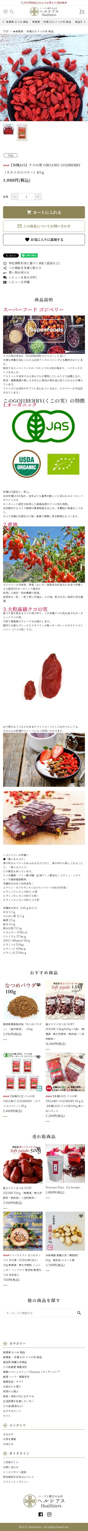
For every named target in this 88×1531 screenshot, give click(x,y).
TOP (6, 31)
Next (84, 22)
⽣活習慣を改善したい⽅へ (18, 1401)
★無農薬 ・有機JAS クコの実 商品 (33, 31)
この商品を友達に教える (22, 268)
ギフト (7, 1415)
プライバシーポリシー (16, 1481)
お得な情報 (9, 1439)
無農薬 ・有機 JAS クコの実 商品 (51, 21)
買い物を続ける (16, 272)
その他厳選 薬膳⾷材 (15, 1367)
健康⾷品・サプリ (13, 1381)
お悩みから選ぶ (12, 1386)
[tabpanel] (44, 77)
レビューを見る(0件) (20, 277)
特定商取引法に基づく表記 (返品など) (31, 263)
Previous (4, 22)
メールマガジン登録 (14, 1472)
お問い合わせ (11, 1467)
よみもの (8, 1434)
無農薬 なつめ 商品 (17, 21)
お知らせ (8, 1444)
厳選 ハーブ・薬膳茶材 (16, 1376)
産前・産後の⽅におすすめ (18, 1396)
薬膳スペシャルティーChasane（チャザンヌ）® (31, 1371)
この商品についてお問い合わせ (44, 226)
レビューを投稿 (16, 282)
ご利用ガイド (11, 1462)
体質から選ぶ (11, 1391)
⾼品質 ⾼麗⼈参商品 (15, 1362)
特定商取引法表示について (18, 1476)
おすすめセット (12, 1411)
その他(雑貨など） (14, 1406)
